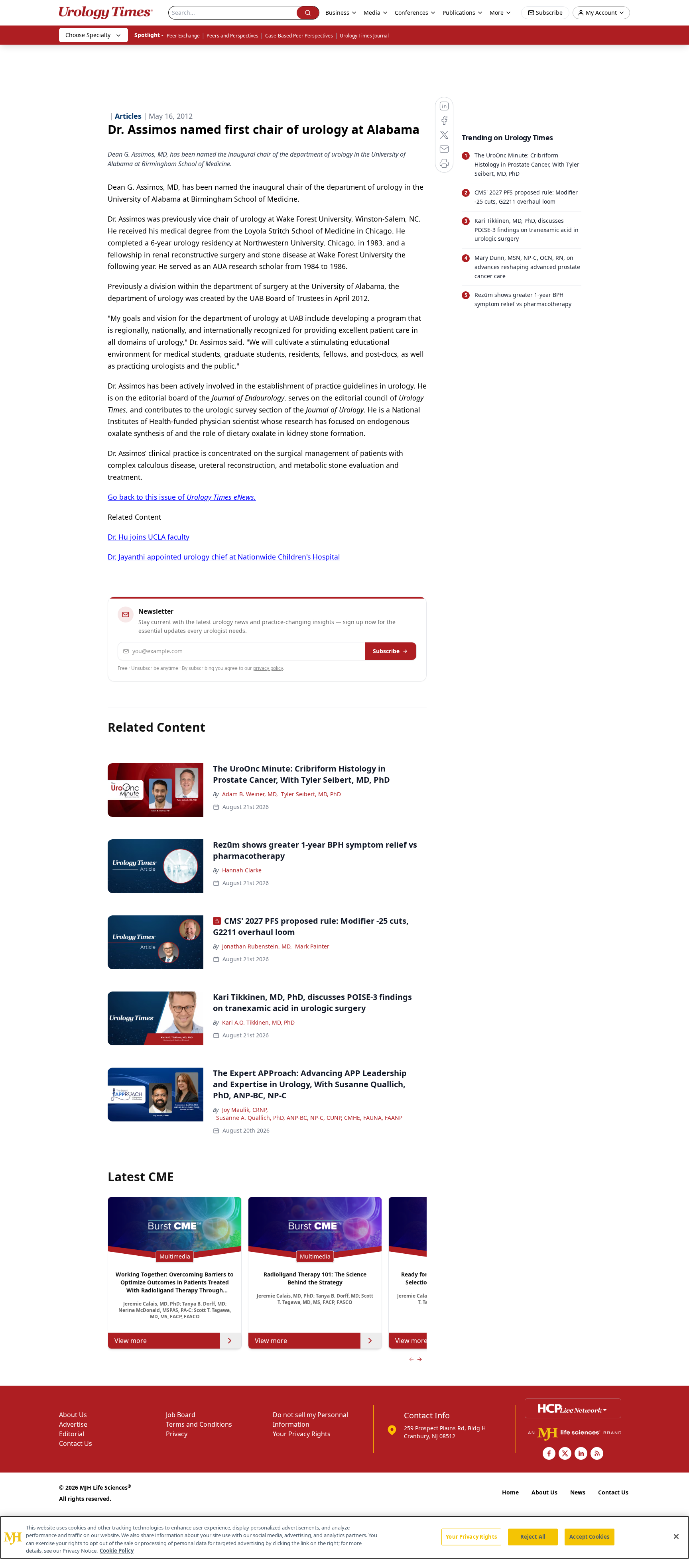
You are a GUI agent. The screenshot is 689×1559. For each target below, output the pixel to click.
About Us (73, 1414)
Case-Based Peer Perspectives (299, 35)
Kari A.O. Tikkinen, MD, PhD (258, 1022)
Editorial (71, 1433)
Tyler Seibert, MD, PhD (311, 794)
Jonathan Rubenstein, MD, (257, 946)
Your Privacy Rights (302, 1433)
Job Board (180, 1414)
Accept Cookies (589, 1536)
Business (337, 12)
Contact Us (75, 1443)
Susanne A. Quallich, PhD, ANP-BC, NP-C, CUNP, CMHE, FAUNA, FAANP (309, 1117)
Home (510, 1492)
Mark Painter (312, 946)
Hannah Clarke (242, 870)
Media (372, 12)
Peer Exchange (183, 35)
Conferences (411, 12)
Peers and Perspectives (232, 35)
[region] (344, 1537)
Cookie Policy (117, 1550)
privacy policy (268, 668)
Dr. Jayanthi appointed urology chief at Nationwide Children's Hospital (224, 557)
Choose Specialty (87, 35)
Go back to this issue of (182, 497)
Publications (459, 12)
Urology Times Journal (364, 35)
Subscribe (386, 651)
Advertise (73, 1424)
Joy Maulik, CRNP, (245, 1109)
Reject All (532, 1536)
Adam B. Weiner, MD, (250, 794)
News (577, 1492)
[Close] (676, 1536)
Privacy (176, 1433)
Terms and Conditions (199, 1424)
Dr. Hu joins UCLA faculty (148, 537)
